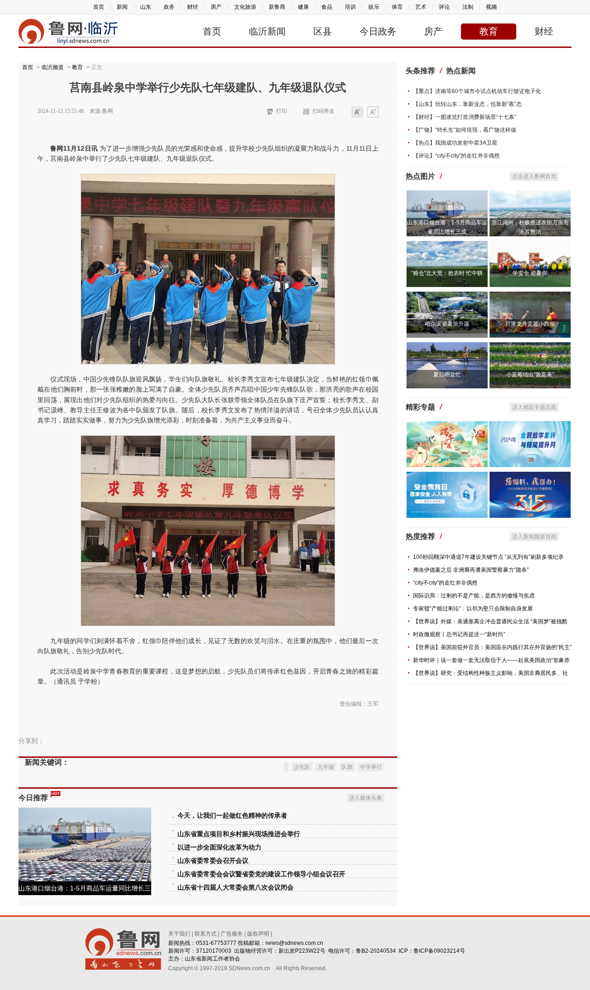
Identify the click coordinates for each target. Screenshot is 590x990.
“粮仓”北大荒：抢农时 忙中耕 (447, 273)
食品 (326, 7)
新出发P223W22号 (301, 951)
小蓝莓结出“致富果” (530, 374)
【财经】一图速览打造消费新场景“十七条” (464, 117)
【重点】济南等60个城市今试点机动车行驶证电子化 (477, 91)
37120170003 (213, 951)
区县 (322, 31)
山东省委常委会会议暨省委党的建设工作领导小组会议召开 (261, 874)
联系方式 (206, 934)
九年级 (326, 767)
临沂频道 (52, 67)
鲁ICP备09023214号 (439, 951)
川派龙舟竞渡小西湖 (530, 324)
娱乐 (373, 7)
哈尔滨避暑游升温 (447, 324)
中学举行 (371, 767)
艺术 (420, 7)
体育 (397, 7)
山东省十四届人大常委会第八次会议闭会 (235, 887)
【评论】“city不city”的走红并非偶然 (456, 155)
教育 (488, 31)
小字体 (357, 112)
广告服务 (232, 934)
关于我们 (179, 934)
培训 (350, 7)
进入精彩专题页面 (534, 407)
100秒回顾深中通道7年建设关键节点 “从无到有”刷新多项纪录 (488, 557)
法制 (467, 7)
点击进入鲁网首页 (534, 176)
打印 (281, 111)
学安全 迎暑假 (530, 273)
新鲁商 (277, 7)
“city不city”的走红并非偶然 (445, 583)
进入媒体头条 (365, 798)
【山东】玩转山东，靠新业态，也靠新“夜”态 (467, 104)
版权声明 (258, 934)
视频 (491, 7)
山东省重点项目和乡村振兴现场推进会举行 (238, 834)
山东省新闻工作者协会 (212, 958)
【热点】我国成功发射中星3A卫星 (455, 143)
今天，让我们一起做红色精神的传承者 (232, 815)
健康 (303, 7)
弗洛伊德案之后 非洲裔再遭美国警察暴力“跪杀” (471, 570)
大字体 (372, 112)
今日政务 (378, 31)
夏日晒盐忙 (447, 374)
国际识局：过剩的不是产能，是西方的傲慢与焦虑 (474, 595)
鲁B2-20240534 (376, 951)
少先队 (302, 767)
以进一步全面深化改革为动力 (219, 847)
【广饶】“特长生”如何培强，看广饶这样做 (464, 130)
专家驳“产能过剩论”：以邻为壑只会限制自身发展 (473, 608)
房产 (216, 7)
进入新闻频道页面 (534, 536)
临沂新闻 (267, 31)
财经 (192, 7)
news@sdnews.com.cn (294, 943)
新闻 (122, 7)
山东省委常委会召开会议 (212, 860)
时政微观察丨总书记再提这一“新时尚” (459, 634)
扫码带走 (324, 111)
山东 (145, 7)
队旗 (347, 767)
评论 (444, 7)
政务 (169, 7)
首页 (98, 7)
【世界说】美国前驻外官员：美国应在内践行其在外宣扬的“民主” (492, 647)
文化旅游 (245, 7)
